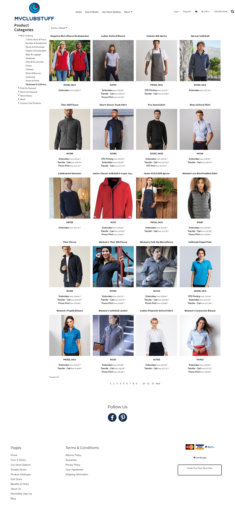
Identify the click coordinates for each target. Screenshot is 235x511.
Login (176, 11)
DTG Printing (151, 90)
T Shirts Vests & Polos (36, 39)
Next (158, 383)
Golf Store (16, 479)
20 (144, 383)
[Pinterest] (123, 417)
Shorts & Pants (32, 80)
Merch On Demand (28, 92)
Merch (23, 99)
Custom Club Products (30, 103)
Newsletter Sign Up (21, 493)
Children (30, 69)
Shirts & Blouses (33, 73)
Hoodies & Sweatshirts (36, 43)
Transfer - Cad (107, 93)
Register (187, 11)
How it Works (18, 460)
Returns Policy (73, 455)
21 (148, 383)
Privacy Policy (73, 464)
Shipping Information (77, 474)
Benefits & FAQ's (20, 484)
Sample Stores (18, 469)
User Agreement (74, 469)
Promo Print (107, 97)
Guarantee (71, 460)
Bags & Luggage (33, 54)
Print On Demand (28, 88)
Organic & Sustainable (36, 50)
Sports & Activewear (35, 47)
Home (14, 455)
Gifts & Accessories (35, 62)
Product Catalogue (21, 474)
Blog (13, 498)
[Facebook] (112, 417)
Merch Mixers (26, 95)
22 (153, 383)
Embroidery (64, 90)
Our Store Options (21, 464)
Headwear (30, 58)
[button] (196, 11)
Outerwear (30, 77)
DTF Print (150, 165)
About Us (16, 489)
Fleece (29, 65)
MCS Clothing (26, 35)
